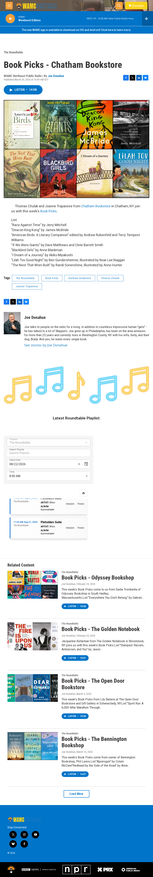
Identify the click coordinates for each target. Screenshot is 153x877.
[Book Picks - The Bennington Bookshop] (32, 746)
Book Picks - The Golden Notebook (101, 629)
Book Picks (48, 211)
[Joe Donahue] (12, 323)
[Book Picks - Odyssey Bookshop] (32, 585)
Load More (76, 794)
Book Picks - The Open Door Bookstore (93, 684)
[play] (10, 19)
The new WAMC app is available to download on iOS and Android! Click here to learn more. (76, 29)
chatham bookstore (79, 278)
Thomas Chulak (110, 278)
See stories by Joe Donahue (45, 345)
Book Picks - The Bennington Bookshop (94, 742)
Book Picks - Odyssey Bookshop (98, 577)
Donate (138, 6)
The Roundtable (13, 52)
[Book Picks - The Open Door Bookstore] (32, 688)
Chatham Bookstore (96, 206)
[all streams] (147, 18)
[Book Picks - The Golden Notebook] (32, 636)
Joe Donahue (56, 76)
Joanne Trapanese (27, 286)
